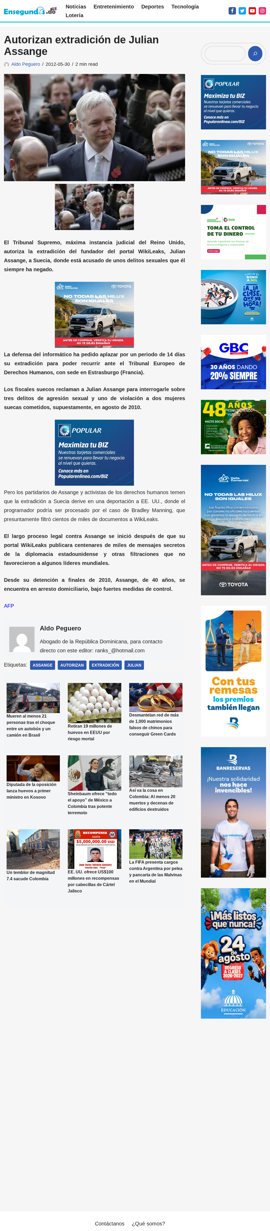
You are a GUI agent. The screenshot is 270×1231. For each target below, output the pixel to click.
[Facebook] (232, 11)
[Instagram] (262, 11)
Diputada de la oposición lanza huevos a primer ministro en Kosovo (31, 790)
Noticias (76, 7)
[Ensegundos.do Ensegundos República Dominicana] (30, 11)
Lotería (74, 15)
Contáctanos (109, 1224)
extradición (105, 665)
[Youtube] (252, 11)
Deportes (152, 7)
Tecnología (185, 7)
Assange (42, 665)
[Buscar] (255, 53)
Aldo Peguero (25, 64)
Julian (134, 665)
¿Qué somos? (148, 1224)
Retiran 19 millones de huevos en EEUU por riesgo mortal (90, 732)
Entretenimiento (114, 7)
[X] (242, 11)
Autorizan (72, 665)
